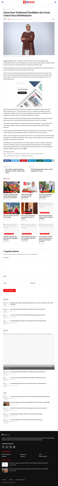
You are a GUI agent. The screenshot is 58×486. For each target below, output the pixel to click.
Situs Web (32, 283)
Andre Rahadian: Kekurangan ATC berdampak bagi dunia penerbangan (28, 238)
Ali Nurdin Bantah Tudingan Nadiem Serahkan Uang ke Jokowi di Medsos (27, 309)
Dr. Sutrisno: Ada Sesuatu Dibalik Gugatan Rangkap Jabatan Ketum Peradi (27, 315)
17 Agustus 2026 (25, 199)
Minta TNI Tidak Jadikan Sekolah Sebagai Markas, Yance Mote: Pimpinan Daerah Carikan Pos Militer (28, 366)
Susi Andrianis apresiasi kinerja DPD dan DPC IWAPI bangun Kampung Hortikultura (30, 396)
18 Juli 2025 (13, 373)
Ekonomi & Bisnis (10, 9)
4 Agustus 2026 (25, 241)
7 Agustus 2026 (43, 220)
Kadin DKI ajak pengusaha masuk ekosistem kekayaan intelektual (46, 217)
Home (4, 9)
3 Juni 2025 (13, 306)
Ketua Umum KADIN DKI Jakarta (11, 155)
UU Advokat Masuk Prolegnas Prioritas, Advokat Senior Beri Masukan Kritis (28, 320)
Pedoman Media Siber (20, 479)
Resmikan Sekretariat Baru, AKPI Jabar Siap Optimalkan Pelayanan (10, 238)
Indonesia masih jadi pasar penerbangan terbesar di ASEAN (28, 217)
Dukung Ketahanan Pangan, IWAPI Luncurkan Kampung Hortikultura (26, 414)
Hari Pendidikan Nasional (37, 153)
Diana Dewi (9, 153)
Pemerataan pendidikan (27, 155)
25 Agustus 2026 (7, 199)
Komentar (6, 257)
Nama (5, 276)
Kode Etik (11, 479)
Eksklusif (4, 456)
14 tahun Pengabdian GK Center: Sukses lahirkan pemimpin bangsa (26, 419)
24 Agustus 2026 (14, 415)
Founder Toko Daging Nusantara (22, 153)
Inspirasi (22, 456)
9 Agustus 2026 (25, 220)
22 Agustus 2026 (14, 421)
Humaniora (23, 454)
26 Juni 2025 (13, 379)
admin (9, 19)
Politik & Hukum (43, 456)
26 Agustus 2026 (14, 398)
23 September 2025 (14, 322)
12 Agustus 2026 (7, 219)
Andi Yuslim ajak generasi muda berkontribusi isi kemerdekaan (45, 196)
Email (5, 283)
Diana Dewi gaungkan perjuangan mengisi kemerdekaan (26, 196)
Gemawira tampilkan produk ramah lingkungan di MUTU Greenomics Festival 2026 (10, 196)
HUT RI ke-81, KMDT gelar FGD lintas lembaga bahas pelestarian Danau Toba (28, 408)
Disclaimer (4, 479)
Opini (40, 454)
